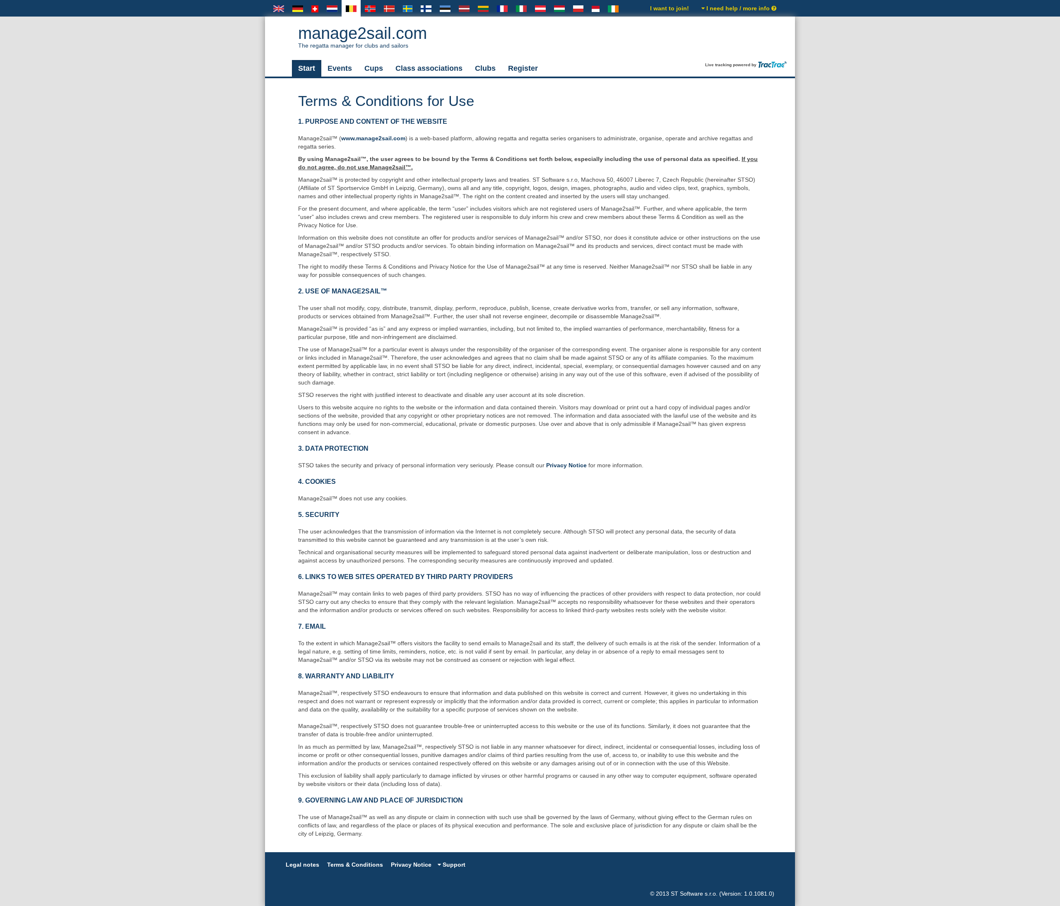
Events (340, 68)
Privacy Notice (566, 465)
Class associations (429, 68)
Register (523, 68)
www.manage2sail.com (373, 138)
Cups (373, 68)
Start (306, 68)
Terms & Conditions (355, 864)
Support (453, 864)
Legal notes (302, 864)
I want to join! (669, 8)
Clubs (485, 68)
